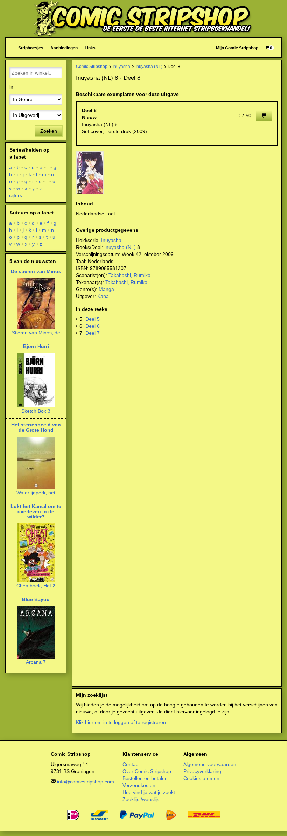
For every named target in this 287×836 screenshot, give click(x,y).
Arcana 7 (36, 662)
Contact (131, 764)
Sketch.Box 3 (35, 411)
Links (90, 48)
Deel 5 (92, 319)
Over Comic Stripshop (146, 771)
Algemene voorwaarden (209, 764)
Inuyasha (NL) (148, 66)
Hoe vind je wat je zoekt (148, 792)
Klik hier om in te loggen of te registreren (121, 722)
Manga (106, 289)
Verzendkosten (138, 785)
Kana (103, 296)
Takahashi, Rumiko (129, 275)
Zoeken (48, 131)
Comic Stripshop (91, 66)
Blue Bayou (36, 599)
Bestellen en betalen (145, 778)
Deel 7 (92, 333)
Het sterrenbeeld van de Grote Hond (36, 427)
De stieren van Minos (36, 271)
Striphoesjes (30, 48)
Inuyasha (121, 66)
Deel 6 (92, 326)
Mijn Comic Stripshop (237, 48)
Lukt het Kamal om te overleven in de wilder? (35, 511)
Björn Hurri (36, 346)
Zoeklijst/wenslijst (141, 799)
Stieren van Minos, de (36, 332)
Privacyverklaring (202, 771)
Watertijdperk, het (35, 492)
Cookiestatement (202, 778)
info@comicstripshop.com (85, 782)
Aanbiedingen (64, 48)
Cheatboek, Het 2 (35, 585)
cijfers (15, 195)
